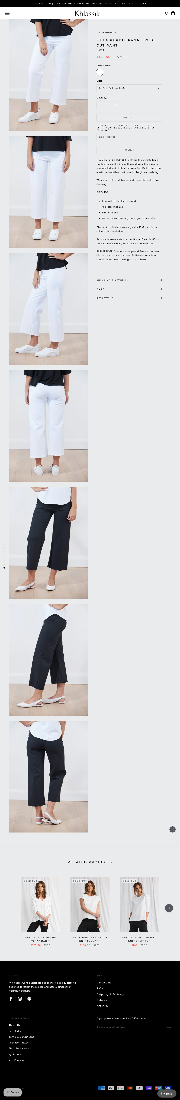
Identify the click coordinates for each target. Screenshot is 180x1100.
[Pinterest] (29, 999)
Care (100, 289)
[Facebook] (10, 999)
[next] (169, 908)
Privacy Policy (18, 1042)
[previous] (11, 908)
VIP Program (16, 1060)
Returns (102, 1000)
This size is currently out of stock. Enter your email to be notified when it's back (126, 128)
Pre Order (15, 1031)
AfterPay (102, 1005)
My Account (16, 1054)
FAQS (100, 988)
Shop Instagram (18, 1048)
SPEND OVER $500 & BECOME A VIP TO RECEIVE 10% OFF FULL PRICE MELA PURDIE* (90, 3)
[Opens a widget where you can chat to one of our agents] (166, 1093)
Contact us (104, 982)
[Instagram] (20, 999)
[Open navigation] (7, 13)
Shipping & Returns (112, 280)
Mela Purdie (106, 32)
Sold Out (129, 117)
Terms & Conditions (21, 1037)
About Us (14, 1025)
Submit (129, 150)
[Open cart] (173, 13)
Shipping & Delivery (110, 994)
